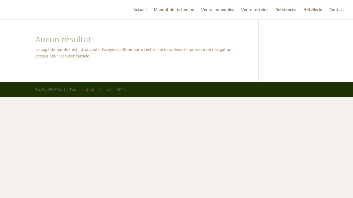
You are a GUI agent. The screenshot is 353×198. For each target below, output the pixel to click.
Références (286, 10)
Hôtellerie (312, 10)
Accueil (140, 10)
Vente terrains (254, 10)
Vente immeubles (217, 10)
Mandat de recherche (174, 10)
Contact (336, 10)
